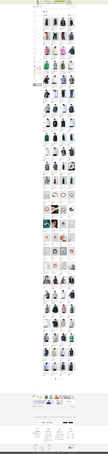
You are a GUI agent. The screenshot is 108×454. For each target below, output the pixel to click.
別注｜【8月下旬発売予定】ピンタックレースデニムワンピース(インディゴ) (54, 28)
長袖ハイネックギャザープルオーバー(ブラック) (54, 172)
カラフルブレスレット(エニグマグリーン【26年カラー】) (71, 201)
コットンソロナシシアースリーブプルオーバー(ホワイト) (46, 329)
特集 (61, 8)
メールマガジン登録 (37, 436)
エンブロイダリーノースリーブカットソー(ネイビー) (63, 373)
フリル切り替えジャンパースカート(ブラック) (71, 28)
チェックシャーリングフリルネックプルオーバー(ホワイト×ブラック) (46, 187)
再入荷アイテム (34, 447)
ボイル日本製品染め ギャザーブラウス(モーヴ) (63, 57)
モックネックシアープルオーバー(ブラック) (54, 315)
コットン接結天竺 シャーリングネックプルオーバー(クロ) (63, 129)
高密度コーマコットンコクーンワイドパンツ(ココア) (63, 43)
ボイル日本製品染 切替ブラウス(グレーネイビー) (54, 115)
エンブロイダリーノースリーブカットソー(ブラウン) (71, 373)
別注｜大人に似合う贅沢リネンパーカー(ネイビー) (71, 286)
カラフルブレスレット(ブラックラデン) (63, 201)
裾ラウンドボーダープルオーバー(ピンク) (63, 315)
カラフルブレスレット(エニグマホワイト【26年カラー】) (55, 216)
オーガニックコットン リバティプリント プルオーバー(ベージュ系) (71, 329)
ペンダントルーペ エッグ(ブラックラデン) (71, 244)
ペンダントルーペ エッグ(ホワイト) (46, 257)
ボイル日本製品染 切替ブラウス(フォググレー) (46, 115)
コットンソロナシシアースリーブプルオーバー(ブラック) (55, 329)
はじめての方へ (49, 446)
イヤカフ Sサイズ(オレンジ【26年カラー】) (46, 244)
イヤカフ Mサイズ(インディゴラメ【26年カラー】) (46, 272)
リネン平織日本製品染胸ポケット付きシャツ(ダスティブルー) (63, 86)
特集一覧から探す (42, 446)
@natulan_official (72, 406)
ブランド (41, 8)
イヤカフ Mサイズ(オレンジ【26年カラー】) (54, 272)
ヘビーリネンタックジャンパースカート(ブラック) (63, 187)
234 (61, 378)
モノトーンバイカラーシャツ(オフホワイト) (63, 301)
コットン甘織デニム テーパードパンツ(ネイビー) (63, 100)
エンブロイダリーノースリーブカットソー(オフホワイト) (55, 373)
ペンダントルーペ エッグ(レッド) (63, 244)
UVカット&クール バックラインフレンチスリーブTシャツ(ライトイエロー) (55, 358)
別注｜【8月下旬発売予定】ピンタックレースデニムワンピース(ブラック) (46, 28)
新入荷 (46, 8)
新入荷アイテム (34, 446)
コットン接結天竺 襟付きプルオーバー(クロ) (54, 144)
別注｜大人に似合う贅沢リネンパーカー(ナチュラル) (54, 301)
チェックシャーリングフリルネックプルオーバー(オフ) (71, 172)
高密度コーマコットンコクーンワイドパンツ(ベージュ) (46, 43)
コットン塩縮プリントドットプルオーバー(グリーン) (71, 344)
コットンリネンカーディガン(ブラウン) (63, 158)
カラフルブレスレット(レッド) (46, 216)
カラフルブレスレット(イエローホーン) (55, 201)
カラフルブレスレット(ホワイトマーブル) (46, 201)
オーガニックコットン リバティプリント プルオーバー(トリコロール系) (63, 329)
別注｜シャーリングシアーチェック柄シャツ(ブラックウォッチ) (55, 286)
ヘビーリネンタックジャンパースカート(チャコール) (71, 187)
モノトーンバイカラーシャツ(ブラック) (71, 301)
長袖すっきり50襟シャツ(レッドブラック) (71, 158)
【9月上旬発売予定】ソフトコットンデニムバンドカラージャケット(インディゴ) (63, 28)
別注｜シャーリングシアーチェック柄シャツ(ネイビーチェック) (63, 286)
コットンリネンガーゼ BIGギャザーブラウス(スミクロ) (54, 129)
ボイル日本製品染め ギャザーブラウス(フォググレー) (54, 71)
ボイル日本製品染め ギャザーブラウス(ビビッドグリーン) (46, 71)
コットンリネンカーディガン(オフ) (54, 158)
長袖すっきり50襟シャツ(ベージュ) (46, 172)
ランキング (56, 8)
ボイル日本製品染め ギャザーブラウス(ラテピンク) (46, 57)
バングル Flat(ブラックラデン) (71, 216)
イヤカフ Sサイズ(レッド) (55, 243)
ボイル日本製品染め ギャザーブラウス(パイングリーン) (63, 71)
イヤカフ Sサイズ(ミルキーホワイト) (71, 230)
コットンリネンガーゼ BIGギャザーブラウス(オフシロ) (46, 129)
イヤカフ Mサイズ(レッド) (71, 257)
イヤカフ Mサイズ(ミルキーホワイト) (63, 257)
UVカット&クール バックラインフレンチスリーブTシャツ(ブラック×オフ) (71, 358)
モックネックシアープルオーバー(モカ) (46, 315)
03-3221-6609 (48, 436)
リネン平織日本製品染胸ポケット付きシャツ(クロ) (46, 86)
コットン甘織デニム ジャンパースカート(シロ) (46, 158)
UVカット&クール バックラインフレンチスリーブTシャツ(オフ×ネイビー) (63, 358)
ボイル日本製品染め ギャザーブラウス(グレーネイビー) (71, 43)
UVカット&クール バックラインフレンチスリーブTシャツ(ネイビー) (46, 358)
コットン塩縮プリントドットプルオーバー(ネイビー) (63, 344)
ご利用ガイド (48, 447)
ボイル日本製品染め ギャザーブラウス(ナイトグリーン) (71, 57)
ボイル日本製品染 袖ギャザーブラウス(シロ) (63, 115)
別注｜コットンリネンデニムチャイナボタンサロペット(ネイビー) (63, 172)
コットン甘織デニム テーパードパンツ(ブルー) (71, 100)
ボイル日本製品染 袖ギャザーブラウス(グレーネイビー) (71, 115)
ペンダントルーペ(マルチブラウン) (63, 272)
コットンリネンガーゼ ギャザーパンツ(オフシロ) (54, 100)
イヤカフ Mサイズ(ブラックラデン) (54, 257)
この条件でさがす (38, 84)
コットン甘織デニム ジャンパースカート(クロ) (71, 144)
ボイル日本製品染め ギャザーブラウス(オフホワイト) (54, 57)
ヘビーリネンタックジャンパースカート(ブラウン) (54, 187)
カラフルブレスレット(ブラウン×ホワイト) (63, 216)
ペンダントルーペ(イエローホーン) (71, 272)
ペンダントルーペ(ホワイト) (46, 286)
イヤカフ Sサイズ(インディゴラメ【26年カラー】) (54, 230)
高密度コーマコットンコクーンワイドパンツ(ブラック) (54, 43)
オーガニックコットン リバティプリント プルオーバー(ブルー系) (46, 344)
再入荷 (51, 8)
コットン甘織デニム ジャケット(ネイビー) (46, 100)
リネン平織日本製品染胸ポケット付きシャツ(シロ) (54, 86)
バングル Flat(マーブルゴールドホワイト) (46, 230)
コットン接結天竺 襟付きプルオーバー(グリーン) (46, 144)
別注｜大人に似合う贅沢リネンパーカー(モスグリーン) (46, 301)
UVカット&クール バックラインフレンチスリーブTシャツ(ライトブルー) (46, 373)
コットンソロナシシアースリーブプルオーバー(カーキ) (71, 315)
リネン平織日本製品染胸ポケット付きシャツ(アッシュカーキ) (71, 86)
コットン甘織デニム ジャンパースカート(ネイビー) (63, 144)
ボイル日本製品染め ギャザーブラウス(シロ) (71, 71)
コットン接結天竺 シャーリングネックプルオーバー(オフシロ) (71, 129)
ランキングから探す (42, 447)
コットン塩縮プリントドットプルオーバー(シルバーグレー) (55, 344)
